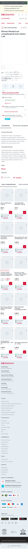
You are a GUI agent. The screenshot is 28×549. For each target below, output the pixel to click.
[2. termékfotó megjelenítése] (6, 67)
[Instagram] (9, 523)
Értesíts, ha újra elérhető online (11, 111)
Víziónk (2, 425)
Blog (2, 431)
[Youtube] (12, 523)
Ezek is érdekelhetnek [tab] (8, 184)
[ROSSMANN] (7, 363)
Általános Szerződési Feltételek (7, 406)
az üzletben (5, 218)
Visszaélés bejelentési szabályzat (8, 412)
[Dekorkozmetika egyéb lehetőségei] (15, 23)
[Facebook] (6, 523)
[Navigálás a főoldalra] (7, 15)
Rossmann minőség (5, 423)
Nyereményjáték (4, 434)
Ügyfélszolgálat (4, 469)
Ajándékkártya (4, 444)
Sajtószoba (3, 429)
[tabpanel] (14, 154)
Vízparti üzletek (4, 448)
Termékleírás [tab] (6, 126)
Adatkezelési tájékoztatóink (7, 408)
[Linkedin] (16, 523)
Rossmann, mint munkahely (7, 461)
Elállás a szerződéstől (5, 410)
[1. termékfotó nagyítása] (14, 52)
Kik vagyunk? (4, 420)
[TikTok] (2, 523)
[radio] (6, 72)
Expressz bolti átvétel (10, 8)
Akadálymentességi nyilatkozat (7, 414)
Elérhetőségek (4, 467)
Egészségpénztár (4, 446)
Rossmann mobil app (5, 440)
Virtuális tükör (4, 451)
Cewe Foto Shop (4, 442)
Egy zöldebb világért (5, 427)
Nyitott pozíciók (4, 459)
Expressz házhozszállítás (16, 6)
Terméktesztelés (4, 453)
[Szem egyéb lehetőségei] (22, 23)
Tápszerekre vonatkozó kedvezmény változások (11, 403)
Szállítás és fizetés (5, 401)
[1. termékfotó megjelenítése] (2, 67)
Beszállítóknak (4, 472)
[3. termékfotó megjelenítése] (10, 67)
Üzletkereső (3, 474)
